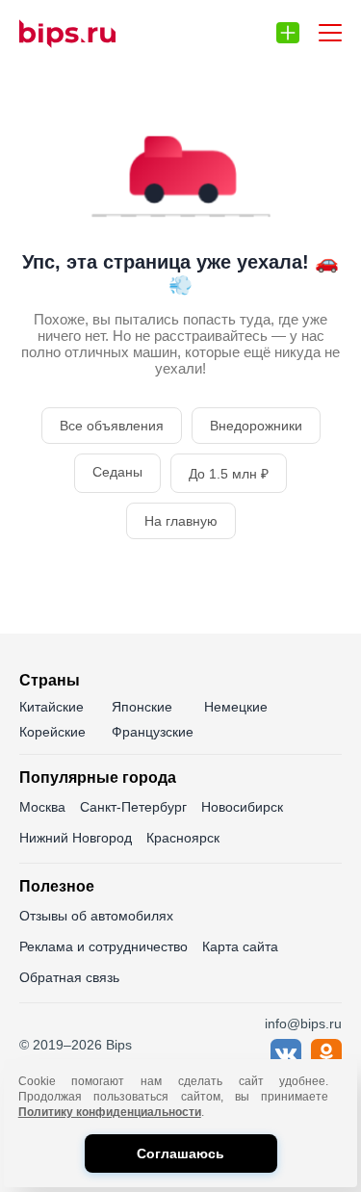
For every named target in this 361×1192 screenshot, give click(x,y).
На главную (181, 521)
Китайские (51, 706)
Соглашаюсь (180, 1153)
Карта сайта (240, 946)
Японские (142, 706)
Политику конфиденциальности (109, 1112)
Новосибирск (242, 807)
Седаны (117, 471)
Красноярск (182, 837)
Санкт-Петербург (133, 807)
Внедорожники (256, 425)
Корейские (52, 731)
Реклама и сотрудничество (103, 946)
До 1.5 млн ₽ (229, 473)
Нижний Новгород (75, 837)
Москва (42, 807)
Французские (152, 731)
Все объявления (112, 425)
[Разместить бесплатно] (287, 32)
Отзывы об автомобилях (96, 915)
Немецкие (236, 706)
